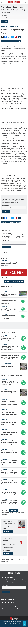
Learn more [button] (5, 625)
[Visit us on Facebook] (2, 602)
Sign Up (4, 21)
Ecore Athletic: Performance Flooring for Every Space (8, 365)
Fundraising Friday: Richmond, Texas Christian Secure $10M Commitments (9, 482)
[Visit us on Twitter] (14, 602)
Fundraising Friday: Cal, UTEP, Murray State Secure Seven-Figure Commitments (9, 462)
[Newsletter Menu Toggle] (26, 2)
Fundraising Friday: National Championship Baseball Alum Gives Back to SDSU (9, 432)
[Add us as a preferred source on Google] (19, 37)
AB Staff (3, 32)
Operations (4, 27)
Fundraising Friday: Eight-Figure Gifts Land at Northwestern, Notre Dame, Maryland (9, 302)
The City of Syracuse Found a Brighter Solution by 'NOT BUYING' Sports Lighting (9, 294)
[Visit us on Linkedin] (8, 602)
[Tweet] (12, 37)
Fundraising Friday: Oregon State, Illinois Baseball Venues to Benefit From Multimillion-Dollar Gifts (9, 472)
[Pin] (16, 37)
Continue (7, 247)
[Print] (2, 37)
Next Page (13, 510)
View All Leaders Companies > (14, 281)
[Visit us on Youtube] (11, 602)
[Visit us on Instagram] (5, 602)
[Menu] (2, 2)
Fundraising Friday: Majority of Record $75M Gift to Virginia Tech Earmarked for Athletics (9, 502)
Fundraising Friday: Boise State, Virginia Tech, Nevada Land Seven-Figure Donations (9, 317)
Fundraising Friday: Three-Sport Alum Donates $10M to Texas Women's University (10, 442)
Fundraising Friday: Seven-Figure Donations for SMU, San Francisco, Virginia (13, 262)
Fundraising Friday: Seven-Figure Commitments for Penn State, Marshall (9, 452)
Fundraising (14, 27)
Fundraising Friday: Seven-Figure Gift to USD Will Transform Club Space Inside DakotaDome (8, 309)
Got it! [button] (24, 623)
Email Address (4, 15)
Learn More (7, 531)
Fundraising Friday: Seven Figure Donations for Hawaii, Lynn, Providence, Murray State (9, 492)
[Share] (5, 37)
